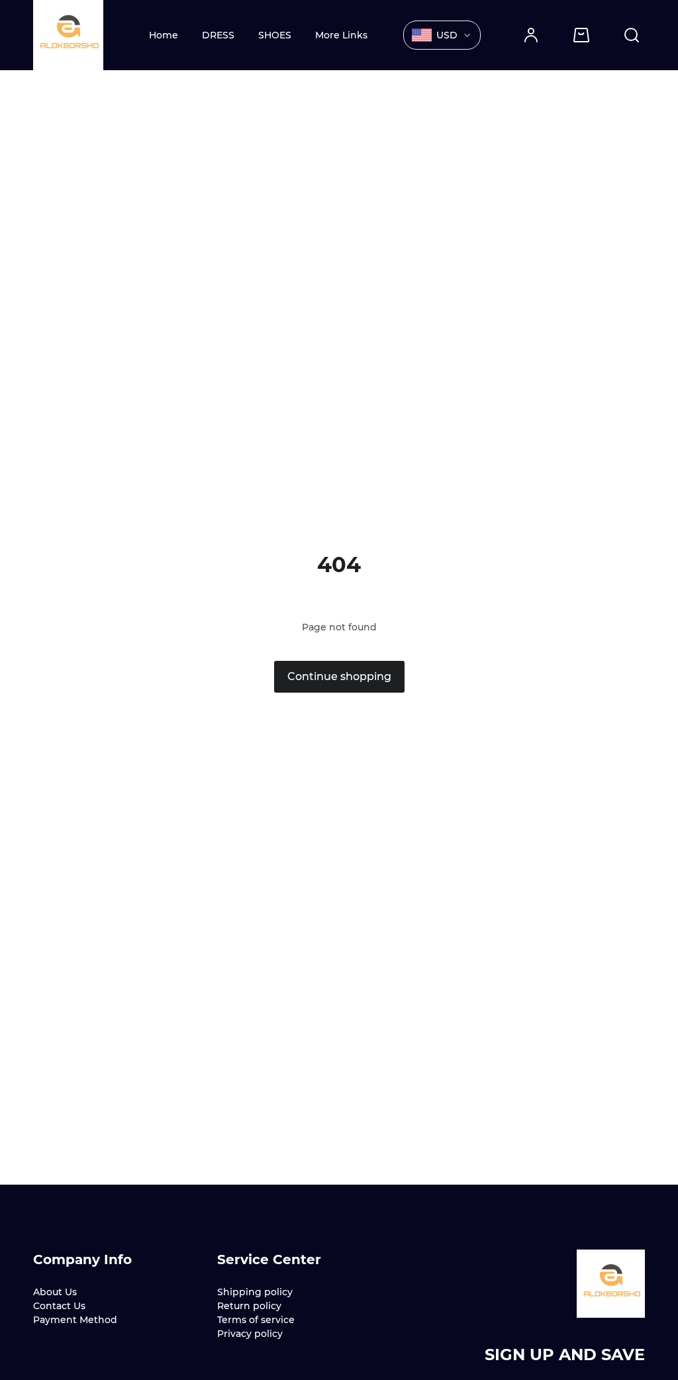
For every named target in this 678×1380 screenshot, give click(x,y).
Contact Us (59, 1306)
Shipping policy (255, 1292)
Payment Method (75, 1320)
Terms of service (256, 1320)
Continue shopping (339, 676)
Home (163, 35)
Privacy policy (250, 1334)
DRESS (218, 35)
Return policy (249, 1306)
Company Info (82, 1259)
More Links (341, 35)
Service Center (269, 1259)
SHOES (274, 35)
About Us (55, 1292)
